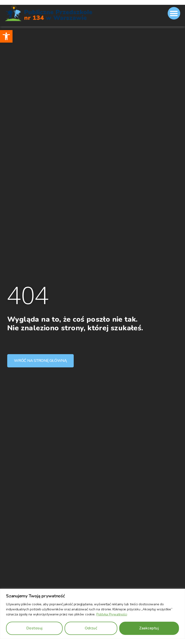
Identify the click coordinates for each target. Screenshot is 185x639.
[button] (6, 36)
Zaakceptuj (149, 628)
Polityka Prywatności (111, 614)
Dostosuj (34, 628)
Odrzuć (91, 628)
